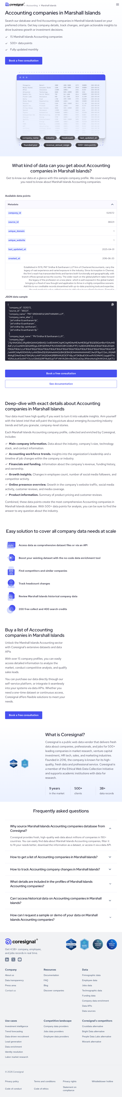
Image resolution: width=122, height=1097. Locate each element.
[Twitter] (13, 959)
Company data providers (56, 1026)
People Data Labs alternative (96, 1036)
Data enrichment (13, 1046)
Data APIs (87, 1006)
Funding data (88, 995)
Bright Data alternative (93, 1031)
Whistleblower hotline (102, 1081)
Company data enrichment (95, 1000)
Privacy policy (12, 1081)
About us (9, 975)
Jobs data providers (54, 1031)
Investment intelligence (16, 1026)
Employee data (89, 980)
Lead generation (13, 1041)
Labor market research (16, 1057)
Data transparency (14, 980)
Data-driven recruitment (17, 1036)
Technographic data (92, 990)
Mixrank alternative (91, 1041)
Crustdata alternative (92, 1026)
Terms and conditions (44, 1081)
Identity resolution (14, 1052)
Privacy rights (69, 1081)
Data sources (88, 1011)
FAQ (46, 980)
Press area (10, 985)
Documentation (51, 975)
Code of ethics (41, 1088)
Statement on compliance (69, 1089)
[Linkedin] (7, 959)
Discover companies (54, 990)
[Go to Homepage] (15, 4)
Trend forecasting (14, 1031)
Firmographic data (91, 975)
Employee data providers (56, 1036)
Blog (46, 985)
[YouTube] (20, 959)
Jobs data (87, 985)
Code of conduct (13, 1088)
